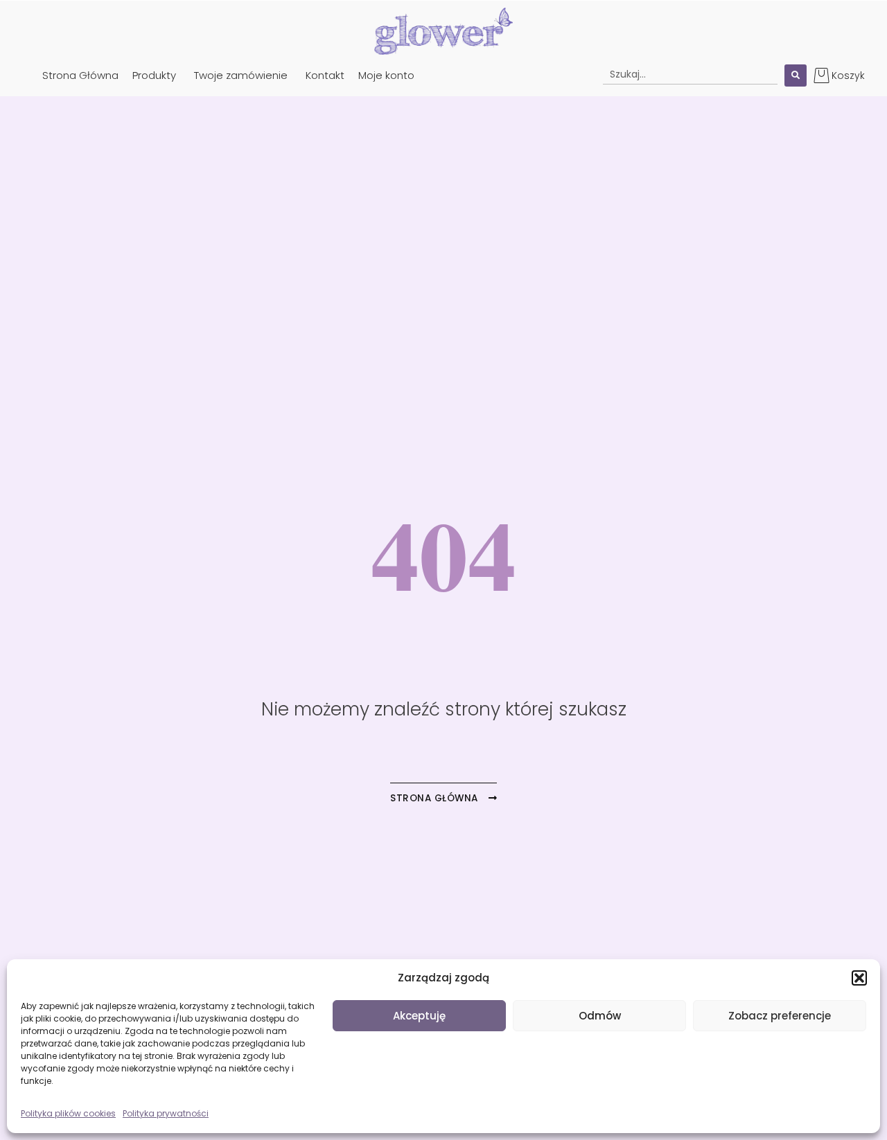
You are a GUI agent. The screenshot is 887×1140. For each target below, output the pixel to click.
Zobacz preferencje (779, 1015)
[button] (859, 978)
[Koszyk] (821, 75)
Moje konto (386, 75)
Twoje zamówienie (241, 75)
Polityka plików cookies (68, 1113)
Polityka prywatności (166, 1113)
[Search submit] (795, 75)
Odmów (600, 1015)
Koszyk (848, 75)
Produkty (154, 75)
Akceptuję (419, 1015)
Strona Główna (80, 75)
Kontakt (325, 75)
